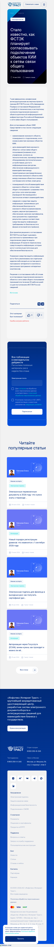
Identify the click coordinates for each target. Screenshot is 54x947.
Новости (21, 13)
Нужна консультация (18, 728)
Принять (20, 939)
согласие (22, 389)
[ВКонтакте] (39, 304)
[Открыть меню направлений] (44, 4)
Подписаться (27, 412)
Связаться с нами (32, 4)
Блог (12, 13)
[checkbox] (13, 389)
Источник (14, 293)
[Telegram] (42, 304)
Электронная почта (19, 378)
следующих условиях (33, 405)
